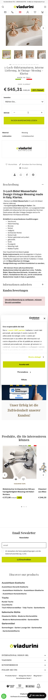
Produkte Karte (10, 676)
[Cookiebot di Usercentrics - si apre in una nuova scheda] (29, 318)
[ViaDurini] (24, 6)
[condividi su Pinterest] (33, 175)
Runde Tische (7, 602)
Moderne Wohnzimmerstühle (14, 620)
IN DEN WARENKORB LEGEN (24, 120)
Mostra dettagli (34, 357)
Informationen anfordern (17, 284)
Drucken (25, 168)
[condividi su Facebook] (27, 175)
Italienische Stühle (11, 612)
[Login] (27, 12)
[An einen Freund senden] (15, 175)
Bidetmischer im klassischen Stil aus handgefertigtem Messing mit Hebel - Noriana (19, 491)
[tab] (24, 184)
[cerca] (3, 6)
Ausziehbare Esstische (13, 583)
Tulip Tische (27, 608)
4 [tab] (28, 508)
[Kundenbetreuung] (12, 12)
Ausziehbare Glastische (34, 590)
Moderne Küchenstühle (27, 616)
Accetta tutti (24, 364)
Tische (5, 598)
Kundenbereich (10, 665)
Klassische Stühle (9, 616)
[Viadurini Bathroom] (24, 149)
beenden (7, 97)
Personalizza (22, 372)
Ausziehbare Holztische (12, 590)
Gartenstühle (33, 620)
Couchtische (7, 605)
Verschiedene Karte (23, 678)
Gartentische (39, 608)
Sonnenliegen (7, 628)
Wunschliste (12, 164)
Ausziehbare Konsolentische (15, 594)
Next (43, 28)
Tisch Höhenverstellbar (11, 608)
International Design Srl (15, 655)
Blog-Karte (37, 676)
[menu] (45, 6)
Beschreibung (11, 184)
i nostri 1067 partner (16, 330)
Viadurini (7, 660)
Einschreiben (25, 560)
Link (24, 554)
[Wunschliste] (23, 479)
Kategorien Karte (25, 676)
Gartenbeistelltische (11, 631)
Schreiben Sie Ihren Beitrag (31, 164)
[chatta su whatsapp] (3, 696)
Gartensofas (36, 628)
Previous (4, 28)
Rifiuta (24, 380)
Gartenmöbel (8, 623)
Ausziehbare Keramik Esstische (15, 587)
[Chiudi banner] (44, 318)
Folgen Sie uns (9, 670)
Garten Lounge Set (22, 628)
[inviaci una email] (5, 12)
